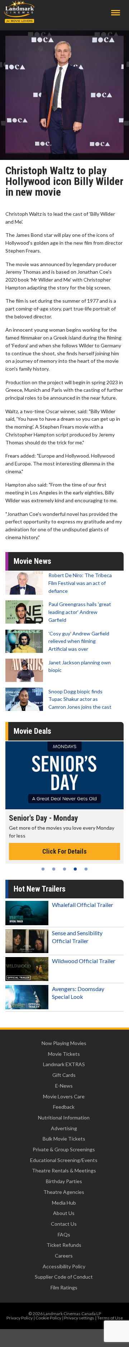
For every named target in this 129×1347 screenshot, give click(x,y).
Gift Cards (64, 1075)
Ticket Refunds (64, 1245)
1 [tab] (43, 869)
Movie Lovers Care (64, 1096)
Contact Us (64, 1224)
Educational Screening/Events (63, 1160)
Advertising (64, 1128)
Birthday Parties (64, 1181)
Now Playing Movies (64, 1043)
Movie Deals (32, 731)
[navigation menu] (115, 12)
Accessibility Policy (64, 1266)
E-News (64, 1086)
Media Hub (64, 1203)
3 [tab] (64, 869)
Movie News (32, 561)
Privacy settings (79, 1318)
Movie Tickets (64, 1054)
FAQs (64, 1234)
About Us (64, 1213)
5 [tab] (86, 869)
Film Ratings (64, 1287)
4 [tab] (75, 869)
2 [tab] (53, 869)
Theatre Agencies (63, 1192)
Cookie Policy (48, 1318)
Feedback (64, 1107)
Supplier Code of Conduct (64, 1277)
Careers (64, 1256)
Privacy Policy (19, 1318)
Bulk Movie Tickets (64, 1139)
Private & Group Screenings (64, 1149)
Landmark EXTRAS (64, 1064)
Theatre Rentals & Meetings (64, 1170)
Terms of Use (110, 1318)
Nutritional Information (64, 1117)
